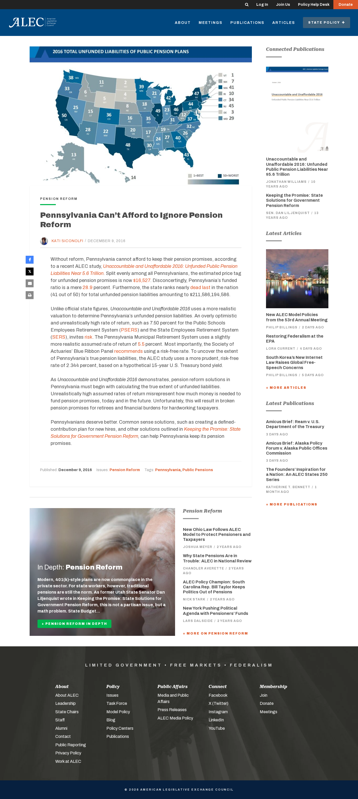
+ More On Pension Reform (215, 633)
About (183, 23)
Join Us (283, 5)
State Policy (325, 22)
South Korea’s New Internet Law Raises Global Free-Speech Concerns (294, 362)
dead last (200, 287)
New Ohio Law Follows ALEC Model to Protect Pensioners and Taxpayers (217, 534)
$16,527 (141, 280)
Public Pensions (197, 470)
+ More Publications (291, 504)
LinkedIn (216, 720)
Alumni (61, 728)
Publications (247, 23)
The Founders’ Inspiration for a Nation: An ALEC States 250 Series (297, 474)
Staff (60, 720)
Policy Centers (119, 728)
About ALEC (67, 695)
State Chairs (67, 712)
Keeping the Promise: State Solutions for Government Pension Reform (294, 200)
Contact (63, 736)
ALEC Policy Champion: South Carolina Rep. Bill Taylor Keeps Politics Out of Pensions (214, 587)
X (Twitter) (218, 703)
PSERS (129, 330)
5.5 (141, 344)
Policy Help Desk (313, 5)
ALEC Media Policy (175, 718)
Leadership (65, 703)
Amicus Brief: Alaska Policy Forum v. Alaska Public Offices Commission (296, 448)
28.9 (88, 287)
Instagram (218, 712)
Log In (262, 5)
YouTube (217, 728)
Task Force (116, 703)
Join (263, 695)
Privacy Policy (68, 753)
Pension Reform (125, 470)
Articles (283, 23)
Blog (110, 720)
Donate (346, 5)
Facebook (218, 695)
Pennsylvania (168, 470)
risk (88, 337)
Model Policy (118, 712)
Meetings (211, 23)
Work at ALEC (68, 761)
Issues (112, 695)
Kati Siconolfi (67, 241)
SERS (58, 337)
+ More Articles (286, 388)
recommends (128, 351)
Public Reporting (70, 745)
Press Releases (172, 709)
